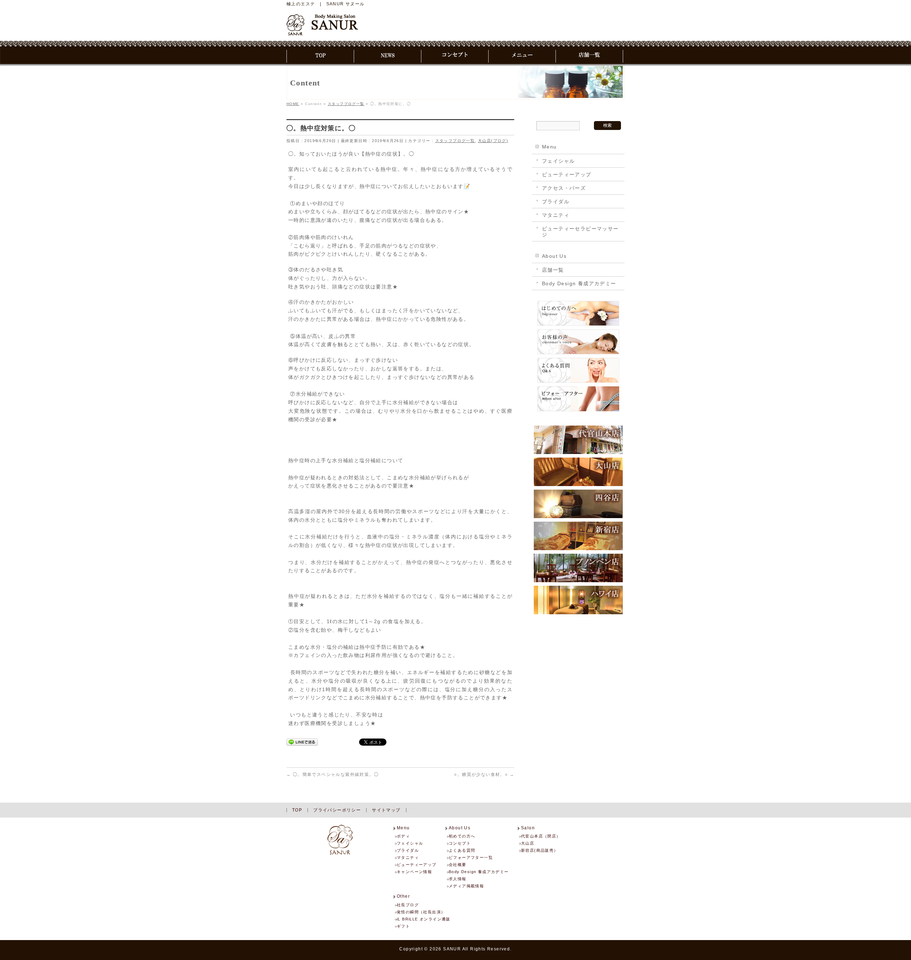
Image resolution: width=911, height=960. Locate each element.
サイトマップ (386, 810)
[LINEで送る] (302, 742)
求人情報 (458, 879)
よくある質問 (462, 850)
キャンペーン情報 (414, 872)
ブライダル (555, 201)
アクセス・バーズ (564, 188)
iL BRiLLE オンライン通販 (424, 919)
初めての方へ (462, 836)
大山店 (527, 843)
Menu (549, 147)
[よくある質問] (578, 382)
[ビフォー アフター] (578, 411)
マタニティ (555, 215)
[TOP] (320, 56)
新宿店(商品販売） (539, 850)
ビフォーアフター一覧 (471, 857)
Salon (528, 828)
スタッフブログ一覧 (455, 141)
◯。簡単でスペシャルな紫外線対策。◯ (332, 774)
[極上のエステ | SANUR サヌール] (322, 27)
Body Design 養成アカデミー (579, 283)
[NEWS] (387, 56)
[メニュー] (522, 56)
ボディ (403, 836)
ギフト (403, 926)
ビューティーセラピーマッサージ (580, 232)
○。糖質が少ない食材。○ (484, 774)
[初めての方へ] (578, 325)
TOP (297, 810)
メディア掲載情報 (466, 886)
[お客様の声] (578, 354)
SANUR (452, 948)
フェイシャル (558, 161)
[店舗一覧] (589, 56)
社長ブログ (408, 905)
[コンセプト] (455, 56)
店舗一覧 (553, 270)
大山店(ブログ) (493, 141)
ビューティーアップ (566, 174)
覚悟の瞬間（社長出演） (421, 912)
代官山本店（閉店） (541, 836)
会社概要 (458, 864)
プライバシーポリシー (337, 810)
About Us (554, 256)
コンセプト (460, 843)
